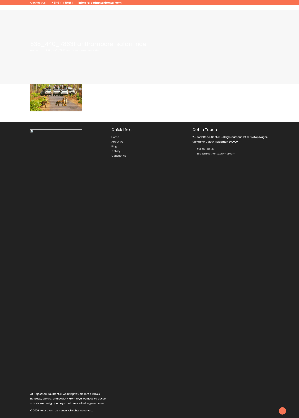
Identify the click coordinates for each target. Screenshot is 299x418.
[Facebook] (257, 2)
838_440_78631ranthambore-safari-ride (72, 50)
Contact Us (118, 155)
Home (34, 50)
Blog (114, 146)
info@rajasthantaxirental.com (99, 2)
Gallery (115, 151)
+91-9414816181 (62, 2)
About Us (117, 141)
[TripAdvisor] (267, 2)
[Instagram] (262, 2)
